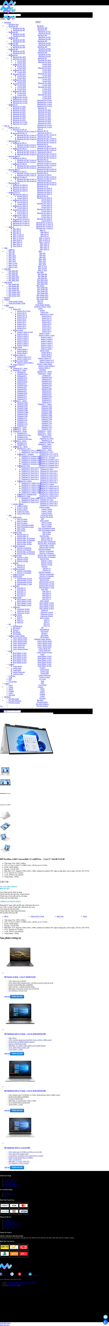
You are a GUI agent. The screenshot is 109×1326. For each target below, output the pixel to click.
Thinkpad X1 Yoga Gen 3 (48, 480)
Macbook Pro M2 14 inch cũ (46, 156)
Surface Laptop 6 (46, 339)
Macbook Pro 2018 (44, 95)
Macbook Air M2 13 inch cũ (46, 148)
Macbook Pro (42, 58)
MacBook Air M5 (45, 54)
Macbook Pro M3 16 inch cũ (46, 171)
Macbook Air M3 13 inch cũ (46, 163)
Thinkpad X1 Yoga (46, 469)
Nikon (42, 689)
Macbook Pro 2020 (44, 83)
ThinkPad (42, 370)
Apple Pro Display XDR (42, 307)
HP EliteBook (44, 629)
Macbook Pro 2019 (44, 87)
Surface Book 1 (46, 356)
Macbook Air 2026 (44, 110)
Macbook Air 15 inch (44, 125)
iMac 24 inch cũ (44, 240)
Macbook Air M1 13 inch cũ (46, 135)
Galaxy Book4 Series (44, 643)
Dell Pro (44, 566)
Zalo (15, 1275)
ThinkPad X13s (46, 440)
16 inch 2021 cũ (46, 217)
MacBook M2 (42, 35)
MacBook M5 (42, 52)
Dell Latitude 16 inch (46, 608)
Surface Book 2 (46, 354)
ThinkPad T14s (46, 423)
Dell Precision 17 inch (46, 587)
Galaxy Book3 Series (44, 645)
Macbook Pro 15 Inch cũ (44, 224)
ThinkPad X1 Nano (46, 500)
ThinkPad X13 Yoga (47, 438)
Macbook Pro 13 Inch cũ (44, 228)
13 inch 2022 (46, 75)
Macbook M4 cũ (42, 173)
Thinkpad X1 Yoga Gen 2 (48, 482)
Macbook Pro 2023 (44, 68)
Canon (42, 691)
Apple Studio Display (42, 305)
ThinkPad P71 (47, 398)
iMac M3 (42, 255)
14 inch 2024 (46, 64)
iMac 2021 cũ (44, 247)
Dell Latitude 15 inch (46, 606)
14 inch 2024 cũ (46, 200)
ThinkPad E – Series (44, 431)
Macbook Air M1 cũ (44, 133)
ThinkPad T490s (46, 415)
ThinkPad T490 (46, 414)
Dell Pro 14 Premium (46, 551)
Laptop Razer (44, 670)
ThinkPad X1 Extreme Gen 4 (49, 461)
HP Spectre (44, 631)
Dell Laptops (44, 521)
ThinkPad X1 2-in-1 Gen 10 (48, 456)
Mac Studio (40, 286)
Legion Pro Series (47, 515)
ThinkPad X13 (47, 436)
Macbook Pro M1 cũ (45, 137)
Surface (42, 310)
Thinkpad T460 (46, 408)
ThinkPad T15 (47, 425)
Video (85, 916)
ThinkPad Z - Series (44, 444)
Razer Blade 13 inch (44, 656)
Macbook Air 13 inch (44, 127)
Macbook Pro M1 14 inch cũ (46, 140)
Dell (42, 519)
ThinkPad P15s (47, 381)
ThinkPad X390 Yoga (46, 442)
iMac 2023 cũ (44, 245)
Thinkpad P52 (46, 393)
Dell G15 (47, 624)
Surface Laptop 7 (46, 337)
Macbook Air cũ (42, 186)
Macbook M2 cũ (42, 144)
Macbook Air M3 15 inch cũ (46, 165)
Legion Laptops (44, 507)
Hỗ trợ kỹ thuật (8, 1195)
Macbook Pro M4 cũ (45, 180)
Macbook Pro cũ (42, 196)
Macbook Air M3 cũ (44, 161)
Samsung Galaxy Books (42, 639)
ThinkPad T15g (46, 427)
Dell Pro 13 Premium (46, 553)
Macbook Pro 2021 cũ (44, 213)
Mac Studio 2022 (42, 299)
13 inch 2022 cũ (46, 211)
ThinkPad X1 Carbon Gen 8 (48, 496)
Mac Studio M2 (42, 289)
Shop (10, 710)
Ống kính (42, 698)
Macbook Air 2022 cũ (44, 192)
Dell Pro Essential (45, 572)
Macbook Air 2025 (44, 112)
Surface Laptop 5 (46, 341)
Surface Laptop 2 (46, 347)
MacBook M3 (42, 41)
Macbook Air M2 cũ (44, 146)
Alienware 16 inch (46, 614)
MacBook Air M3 (45, 43)
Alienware (44, 610)
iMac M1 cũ (44, 236)
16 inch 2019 (46, 93)
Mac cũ (40, 129)
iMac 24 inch (42, 268)
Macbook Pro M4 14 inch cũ (46, 182)
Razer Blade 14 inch (44, 658)
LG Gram (42, 679)
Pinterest (24, 1275)
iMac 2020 (42, 265)
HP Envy (44, 633)
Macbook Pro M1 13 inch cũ (46, 138)
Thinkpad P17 (46, 387)
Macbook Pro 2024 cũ (44, 198)
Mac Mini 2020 (42, 284)
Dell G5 (46, 620)
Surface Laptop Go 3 (47, 362)
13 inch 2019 (46, 89)
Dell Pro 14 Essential (47, 574)
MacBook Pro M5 (44, 56)
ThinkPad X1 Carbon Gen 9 (48, 494)
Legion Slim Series (46, 517)
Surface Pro (44, 312)
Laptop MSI (44, 673)
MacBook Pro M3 (44, 45)
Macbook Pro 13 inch (44, 106)
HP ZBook (44, 635)
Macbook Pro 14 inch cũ (44, 226)
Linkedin (34, 1275)
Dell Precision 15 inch (46, 584)
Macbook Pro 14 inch (44, 104)
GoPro (42, 696)
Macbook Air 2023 (44, 116)
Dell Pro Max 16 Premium (47, 543)
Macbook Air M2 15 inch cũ (46, 150)
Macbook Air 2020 (44, 119)
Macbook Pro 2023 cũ (44, 203)
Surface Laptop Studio (44, 364)
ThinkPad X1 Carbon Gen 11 (49, 490)
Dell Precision (44, 580)
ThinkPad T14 (47, 421)
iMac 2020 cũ (44, 249)
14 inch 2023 (46, 70)
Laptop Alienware (44, 675)
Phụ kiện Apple (42, 702)
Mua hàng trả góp (9, 1227)
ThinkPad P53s (47, 396)
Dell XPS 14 (46, 593)
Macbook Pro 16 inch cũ (44, 223)
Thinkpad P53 (46, 394)
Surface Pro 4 (46, 331)
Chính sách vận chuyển (11, 1179)
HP (42, 628)
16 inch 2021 (46, 81)
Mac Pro (40, 301)
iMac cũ (42, 230)
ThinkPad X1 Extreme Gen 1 (49, 467)
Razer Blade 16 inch (44, 662)
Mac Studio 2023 (42, 297)
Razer (42, 654)
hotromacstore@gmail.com (15, 1284)
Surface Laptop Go (44, 358)
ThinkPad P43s (47, 389)
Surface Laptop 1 (46, 349)
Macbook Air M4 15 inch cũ (46, 179)
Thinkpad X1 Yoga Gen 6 (48, 475)
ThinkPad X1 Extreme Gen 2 (49, 465)
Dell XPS (44, 589)
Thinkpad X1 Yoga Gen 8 (48, 471)
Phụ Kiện (40, 700)
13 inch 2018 (46, 96)
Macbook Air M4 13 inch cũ (46, 177)
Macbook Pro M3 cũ (45, 167)
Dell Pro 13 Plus (46, 561)
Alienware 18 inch (46, 616)
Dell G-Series (44, 618)
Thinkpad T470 (46, 410)
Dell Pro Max (44, 536)
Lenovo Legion (44, 677)
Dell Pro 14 (47, 568)
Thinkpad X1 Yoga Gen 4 (48, 478)
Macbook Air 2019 (44, 121)
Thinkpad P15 (46, 379)
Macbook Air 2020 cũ (44, 194)
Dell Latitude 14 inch (46, 605)
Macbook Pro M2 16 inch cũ (46, 158)
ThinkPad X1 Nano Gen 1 (49, 505)
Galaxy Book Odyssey (44, 652)
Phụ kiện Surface (42, 706)
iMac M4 (42, 257)
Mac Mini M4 (42, 274)
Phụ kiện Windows (42, 704)
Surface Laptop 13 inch (46, 335)
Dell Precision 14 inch (46, 582)
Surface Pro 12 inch (46, 314)
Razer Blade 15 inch (44, 660)
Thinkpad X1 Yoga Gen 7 (48, 473)
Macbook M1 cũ (42, 131)
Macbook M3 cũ (42, 159)
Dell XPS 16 (46, 597)
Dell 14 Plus (46, 532)
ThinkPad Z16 (47, 448)
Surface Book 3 (46, 352)
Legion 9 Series (46, 513)
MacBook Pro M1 (44, 33)
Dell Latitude (44, 601)
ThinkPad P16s (47, 385)
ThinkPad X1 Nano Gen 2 (49, 503)
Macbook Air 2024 (44, 114)
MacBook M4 (42, 47)
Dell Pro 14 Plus (46, 563)
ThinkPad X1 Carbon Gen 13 (49, 486)
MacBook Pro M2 (44, 39)
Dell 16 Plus (46, 534)
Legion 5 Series (46, 509)
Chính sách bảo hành (10, 1184)
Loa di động (42, 685)
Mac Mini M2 (42, 276)
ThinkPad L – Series (44, 433)
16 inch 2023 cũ (46, 207)
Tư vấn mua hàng (9, 1193)
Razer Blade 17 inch (44, 664)
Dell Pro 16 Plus (46, 564)
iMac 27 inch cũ (44, 238)
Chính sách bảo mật (10, 1182)
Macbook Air (42, 108)
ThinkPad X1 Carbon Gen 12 (49, 488)
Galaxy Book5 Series (44, 641)
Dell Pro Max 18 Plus (46, 547)
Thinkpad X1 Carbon (46, 484)
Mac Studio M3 (42, 291)
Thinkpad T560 (46, 419)
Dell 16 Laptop (47, 526)
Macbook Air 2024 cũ (44, 188)
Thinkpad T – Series (44, 404)
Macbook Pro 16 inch (44, 100)
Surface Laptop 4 (46, 343)
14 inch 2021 (46, 79)
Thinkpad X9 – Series (44, 372)
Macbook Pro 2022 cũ (44, 209)
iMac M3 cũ (44, 234)
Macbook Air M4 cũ (44, 175)
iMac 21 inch (42, 266)
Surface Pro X (46, 316)
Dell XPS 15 (46, 595)
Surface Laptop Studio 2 (46, 366)
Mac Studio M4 (42, 293)
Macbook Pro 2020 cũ (44, 219)
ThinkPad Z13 (47, 446)
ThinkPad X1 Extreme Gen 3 (49, 463)
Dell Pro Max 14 (46, 538)
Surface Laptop (44, 333)
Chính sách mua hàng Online (12, 1186)
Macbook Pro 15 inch (44, 102)
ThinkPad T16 (47, 429)
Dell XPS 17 (46, 599)
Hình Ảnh (60, 916)
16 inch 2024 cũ (46, 201)
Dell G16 (47, 626)
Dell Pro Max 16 (46, 540)
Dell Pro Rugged (44, 578)
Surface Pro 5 (46, 329)
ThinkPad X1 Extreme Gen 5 (49, 459)
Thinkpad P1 (46, 375)
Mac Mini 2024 (42, 280)
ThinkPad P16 (47, 383)
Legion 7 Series (46, 511)
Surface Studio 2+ (44, 368)
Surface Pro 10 (47, 320)
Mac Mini (40, 272)
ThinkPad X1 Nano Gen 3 (49, 501)
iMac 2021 (42, 263)
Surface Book (44, 351)
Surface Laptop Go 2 (47, 360)
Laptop (40, 308)
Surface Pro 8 (46, 324)
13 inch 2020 (46, 85)
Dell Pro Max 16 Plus (46, 545)
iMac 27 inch (42, 270)
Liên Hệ (6, 1229)
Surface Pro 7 (46, 326)
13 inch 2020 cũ (46, 221)
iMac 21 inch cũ (44, 242)
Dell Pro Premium (44, 549)
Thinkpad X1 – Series (44, 450)
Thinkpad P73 (46, 402)
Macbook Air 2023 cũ (44, 190)
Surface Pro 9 (46, 322)
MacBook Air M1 (45, 31)
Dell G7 (46, 622)
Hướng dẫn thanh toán (10, 1225)
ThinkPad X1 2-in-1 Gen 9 (49, 454)
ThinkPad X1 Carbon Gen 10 (49, 492)
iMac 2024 (42, 259)
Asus (42, 681)
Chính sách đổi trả (9, 1181)
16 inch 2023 (46, 72)
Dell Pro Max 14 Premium (47, 542)
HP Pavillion (44, 637)
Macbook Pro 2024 (44, 62)
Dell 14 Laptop (47, 522)
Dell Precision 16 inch (46, 585)
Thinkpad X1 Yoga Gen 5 (48, 477)
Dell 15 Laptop (47, 524)
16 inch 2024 (46, 66)
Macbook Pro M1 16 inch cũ (46, 142)
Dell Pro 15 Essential (47, 576)
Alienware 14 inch (46, 612)
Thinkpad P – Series (44, 373)
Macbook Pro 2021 (44, 77)
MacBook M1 (42, 30)
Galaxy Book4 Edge (44, 647)
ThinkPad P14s (47, 377)
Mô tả (6, 916)
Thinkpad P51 (46, 391)
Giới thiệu (7, 1220)
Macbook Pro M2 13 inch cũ (46, 154)
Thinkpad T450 (46, 406)
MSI (42, 683)
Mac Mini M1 (42, 278)
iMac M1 (42, 253)
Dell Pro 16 (47, 570)
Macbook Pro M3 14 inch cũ (46, 169)
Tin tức (6, 1196)
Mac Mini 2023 (42, 282)
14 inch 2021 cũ (46, 215)
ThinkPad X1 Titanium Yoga (46, 498)
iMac (40, 251)
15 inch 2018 (46, 98)
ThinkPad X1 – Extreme (46, 457)
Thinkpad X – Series (45, 435)
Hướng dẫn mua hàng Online (12, 1224)
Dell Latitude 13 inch (46, 603)
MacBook (40, 26)
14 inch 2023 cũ (46, 205)
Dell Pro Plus (44, 559)
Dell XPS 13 (46, 591)
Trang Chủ (3, 710)
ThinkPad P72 (47, 400)
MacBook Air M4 (45, 49)
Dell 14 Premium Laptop (46, 528)
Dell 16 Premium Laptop (46, 530)
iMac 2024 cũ (44, 244)
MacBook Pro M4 (44, 51)
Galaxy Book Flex (44, 649)
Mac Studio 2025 (42, 295)
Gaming (42, 668)
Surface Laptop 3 (46, 345)
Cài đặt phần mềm (9, 1222)
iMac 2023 (42, 261)
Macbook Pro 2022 (44, 74)
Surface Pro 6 (46, 328)
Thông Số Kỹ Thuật (37, 916)
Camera (40, 687)
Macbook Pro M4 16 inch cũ (46, 184)
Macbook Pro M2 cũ (45, 152)
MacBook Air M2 (45, 37)
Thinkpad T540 (46, 417)
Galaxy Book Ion (44, 650)
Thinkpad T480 (46, 412)
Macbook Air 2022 (44, 117)
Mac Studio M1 (42, 287)
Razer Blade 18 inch (44, 666)
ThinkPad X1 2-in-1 (46, 452)
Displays (40, 303)
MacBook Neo (42, 28)
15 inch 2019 (46, 91)
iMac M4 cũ (44, 232)
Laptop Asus (44, 671)
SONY (42, 692)
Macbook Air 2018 (44, 123)
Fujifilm (42, 694)
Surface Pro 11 (47, 318)
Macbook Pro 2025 (44, 60)
